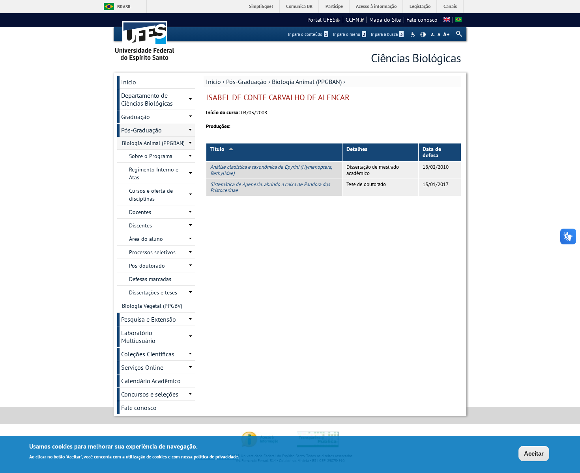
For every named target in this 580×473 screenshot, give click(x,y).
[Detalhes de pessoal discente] (446, 19)
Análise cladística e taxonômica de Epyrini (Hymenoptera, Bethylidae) (271, 170)
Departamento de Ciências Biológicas (147, 99)
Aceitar (534, 453)
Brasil (124, 6)
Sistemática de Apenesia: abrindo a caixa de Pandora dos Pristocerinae (270, 187)
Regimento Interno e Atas (153, 173)
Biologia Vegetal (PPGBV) (152, 305)
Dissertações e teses (153, 292)
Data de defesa (432, 152)
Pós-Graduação (246, 82)
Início (213, 82)
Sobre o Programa (150, 156)
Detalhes (356, 149)
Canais (450, 6)
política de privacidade (216, 457)
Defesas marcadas (150, 279)
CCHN (355, 19)
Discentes (140, 225)
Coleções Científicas (147, 354)
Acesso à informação (376, 6)
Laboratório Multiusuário (138, 337)
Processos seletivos (152, 252)
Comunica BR (299, 6)
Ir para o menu (349, 34)
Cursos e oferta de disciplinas (151, 194)
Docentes (140, 212)
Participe (334, 6)
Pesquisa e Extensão (148, 319)
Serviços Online (142, 367)
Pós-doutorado (147, 265)
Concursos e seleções (149, 394)
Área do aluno (146, 238)
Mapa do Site (385, 19)
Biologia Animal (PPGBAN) (307, 82)
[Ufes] (145, 38)
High (423, 34)
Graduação (135, 117)
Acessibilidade (414, 34)
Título (217, 149)
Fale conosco (422, 19)
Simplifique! (261, 6)
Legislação (420, 6)
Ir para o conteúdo (307, 34)
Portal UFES (323, 19)
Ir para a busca (387, 34)
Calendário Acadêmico (151, 381)
